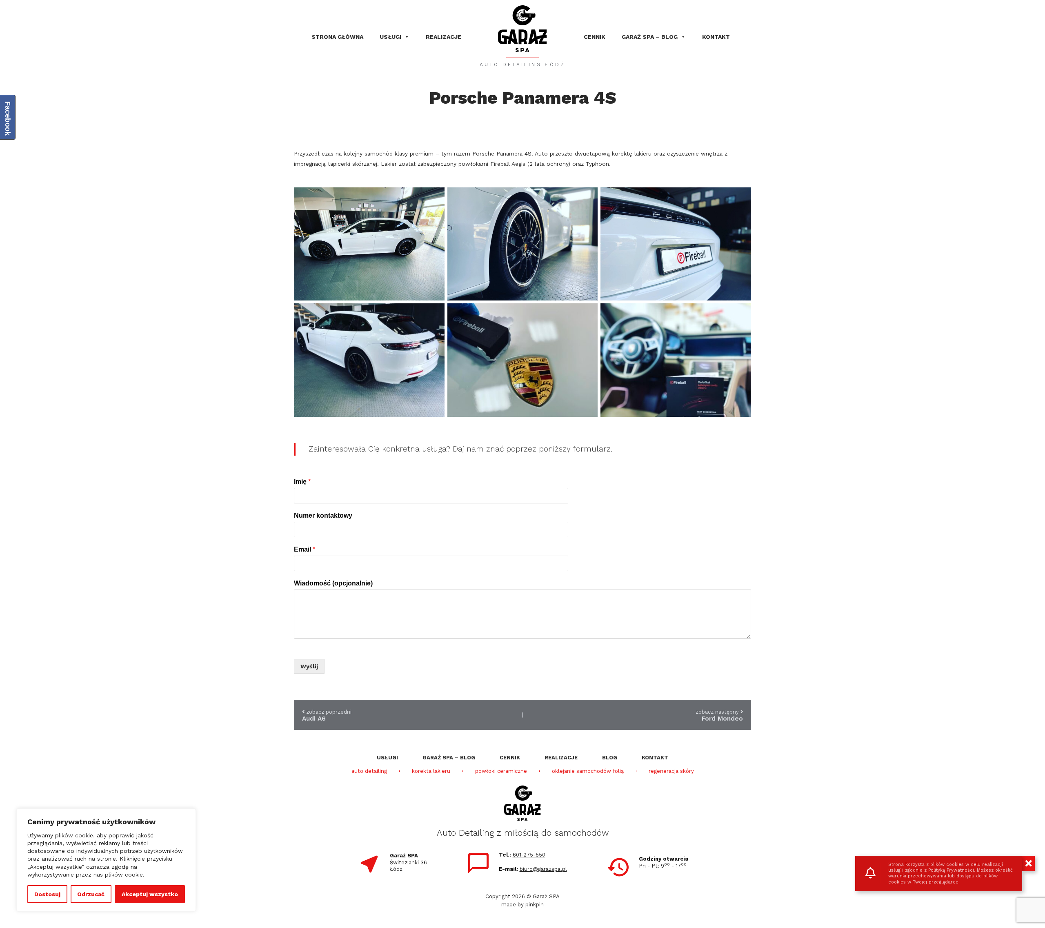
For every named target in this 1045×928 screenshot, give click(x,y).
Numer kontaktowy (323, 515)
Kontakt (716, 36)
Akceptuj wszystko (150, 894)
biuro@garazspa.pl (543, 869)
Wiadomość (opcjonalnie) (333, 583)
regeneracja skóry (671, 771)
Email (304, 549)
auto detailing (369, 771)
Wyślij (309, 666)
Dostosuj (47, 894)
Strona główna (337, 36)
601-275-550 (529, 855)
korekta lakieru (431, 771)
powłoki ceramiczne (501, 771)
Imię (302, 481)
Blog (609, 757)
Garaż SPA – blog (650, 36)
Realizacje (443, 36)
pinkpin (534, 904)
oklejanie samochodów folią (588, 771)
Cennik (594, 36)
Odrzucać (90, 894)
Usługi (390, 36)
